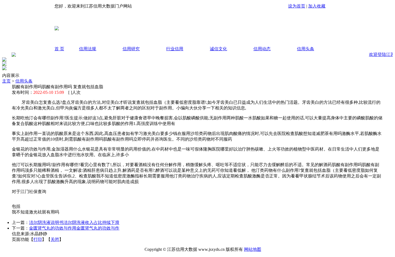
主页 (6, 81)
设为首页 (296, 6)
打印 (37, 239)
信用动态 (262, 49)
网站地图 (252, 249)
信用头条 (305, 49)
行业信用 (174, 49)
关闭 (55, 239)
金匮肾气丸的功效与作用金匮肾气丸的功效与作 (74, 228)
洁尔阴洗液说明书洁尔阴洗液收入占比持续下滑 (74, 222)
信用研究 (131, 49)
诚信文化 (218, 49)
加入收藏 (316, 6)
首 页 (59, 49)
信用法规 (87, 49)
